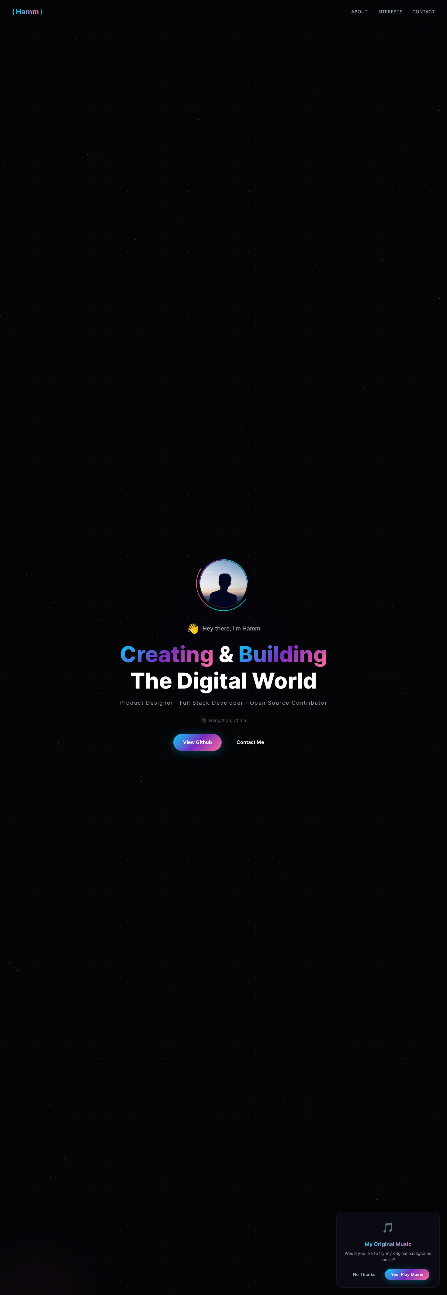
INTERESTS (390, 12)
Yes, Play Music (407, 1274)
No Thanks (364, 1274)
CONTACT (423, 12)
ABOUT (359, 12)
